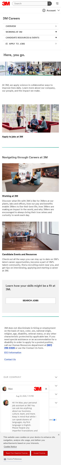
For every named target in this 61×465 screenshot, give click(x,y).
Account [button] (51, 11)
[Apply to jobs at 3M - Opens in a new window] (30, 105)
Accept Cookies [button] (39, 453)
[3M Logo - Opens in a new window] (6, 3)
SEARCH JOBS (30, 301)
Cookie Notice (10, 447)
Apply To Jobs (16, 44)
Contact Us (10, 359)
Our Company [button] (12, 377)
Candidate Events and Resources (19, 254)
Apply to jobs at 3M (12, 137)
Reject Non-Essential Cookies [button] (17, 453)
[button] (12, 459)
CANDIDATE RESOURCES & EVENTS (22, 38)
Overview (11, 26)
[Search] (50, 3)
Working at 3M (14, 32)
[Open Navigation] (57, 4)
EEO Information (12, 353)
